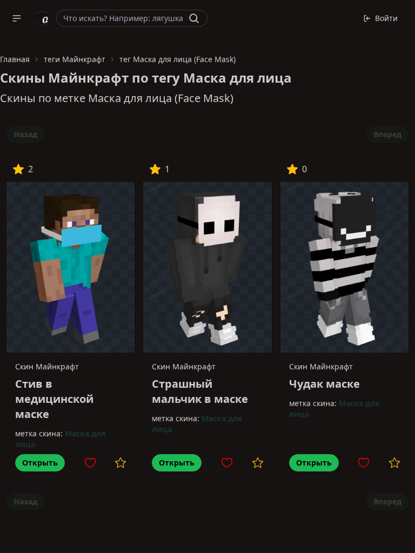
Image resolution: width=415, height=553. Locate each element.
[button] (16, 18)
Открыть (40, 462)
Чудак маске (324, 383)
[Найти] (194, 18)
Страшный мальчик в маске (200, 391)
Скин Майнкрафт (47, 366)
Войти (386, 18)
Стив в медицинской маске (54, 398)
